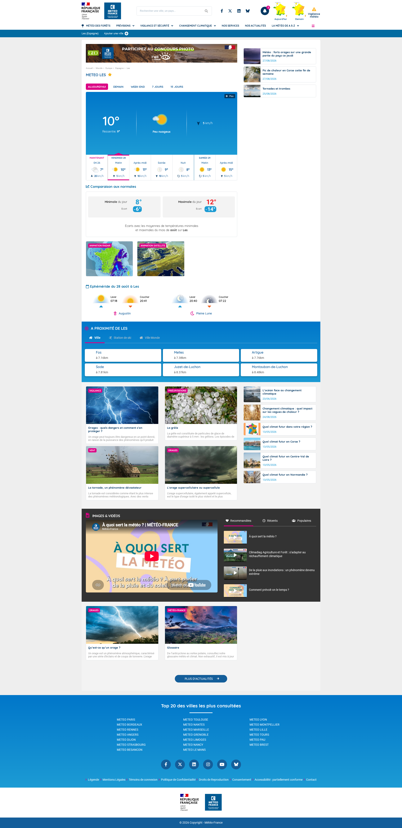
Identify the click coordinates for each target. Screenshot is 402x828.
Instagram (208, 764)
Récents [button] (272, 520)
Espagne (119, 68)
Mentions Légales (114, 779)
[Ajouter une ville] (126, 33)
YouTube (222, 764)
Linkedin (239, 11)
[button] (313, 26)
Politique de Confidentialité (178, 779)
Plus (231, 96)
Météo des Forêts (98, 25)
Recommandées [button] (240, 520)
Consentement (241, 779)
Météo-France (214, 822)
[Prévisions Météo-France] (112, 11)
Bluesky (248, 11)
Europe (109, 68)
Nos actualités (255, 25)
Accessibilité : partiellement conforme (279, 779)
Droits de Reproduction (214, 779)
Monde (99, 68)
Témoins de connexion (143, 779)
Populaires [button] (304, 520)
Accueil (89, 68)
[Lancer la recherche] (206, 11)
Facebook (222, 11)
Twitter (230, 11)
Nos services (230, 25)
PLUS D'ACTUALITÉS (199, 679)
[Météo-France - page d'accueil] (213, 802)
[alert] (314, 12)
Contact (311, 779)
